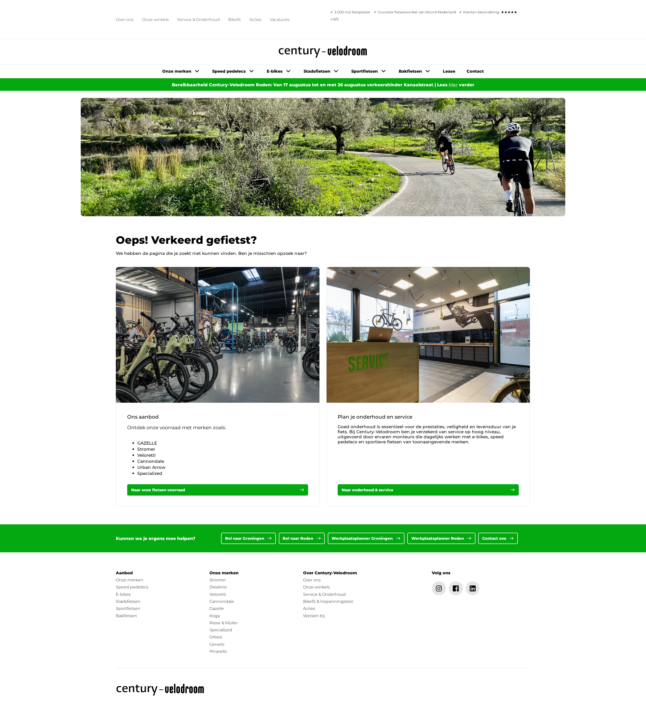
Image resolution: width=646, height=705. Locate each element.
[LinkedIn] (473, 588)
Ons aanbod (143, 417)
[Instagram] (439, 588)
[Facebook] (456, 588)
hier (453, 84)
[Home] (160, 690)
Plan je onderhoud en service (375, 417)
